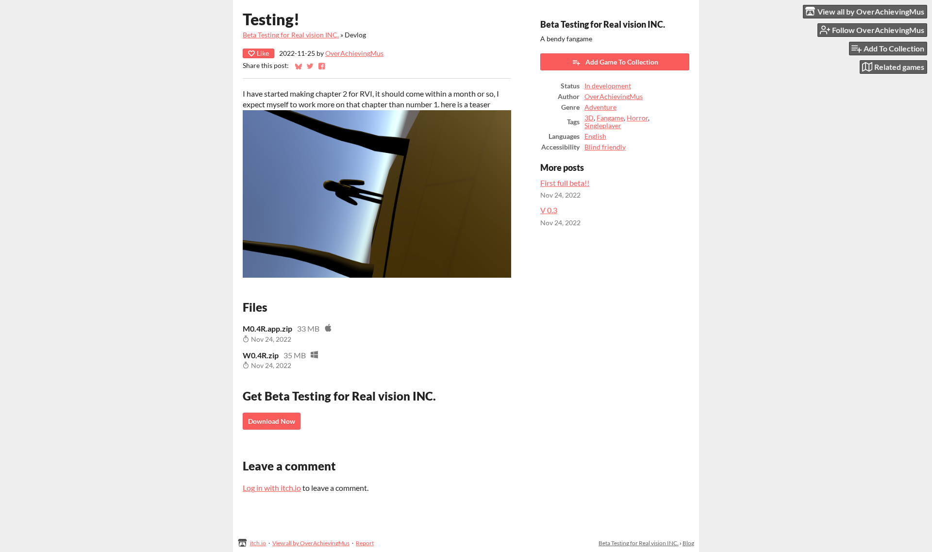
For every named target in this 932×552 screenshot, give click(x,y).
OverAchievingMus (354, 53)
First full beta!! (564, 182)
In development (607, 86)
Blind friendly (605, 147)
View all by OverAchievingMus (311, 543)
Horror (637, 118)
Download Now (271, 421)
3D (589, 118)
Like (263, 53)
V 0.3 (548, 210)
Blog (688, 543)
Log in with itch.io (272, 487)
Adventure (600, 107)
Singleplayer (602, 126)
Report (365, 543)
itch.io (258, 543)
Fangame (610, 118)
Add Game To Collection (621, 62)
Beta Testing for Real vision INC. (291, 35)
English (595, 136)
